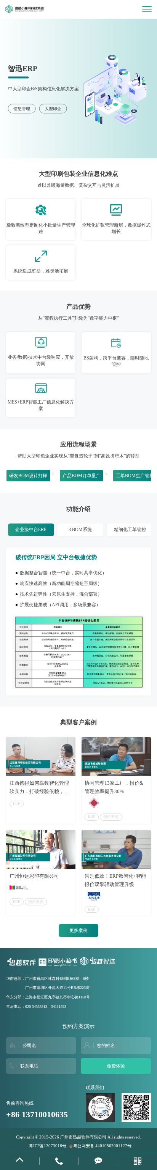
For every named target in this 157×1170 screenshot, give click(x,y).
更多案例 (78, 930)
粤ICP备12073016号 (47, 1145)
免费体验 (116, 1066)
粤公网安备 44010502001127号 (102, 1145)
